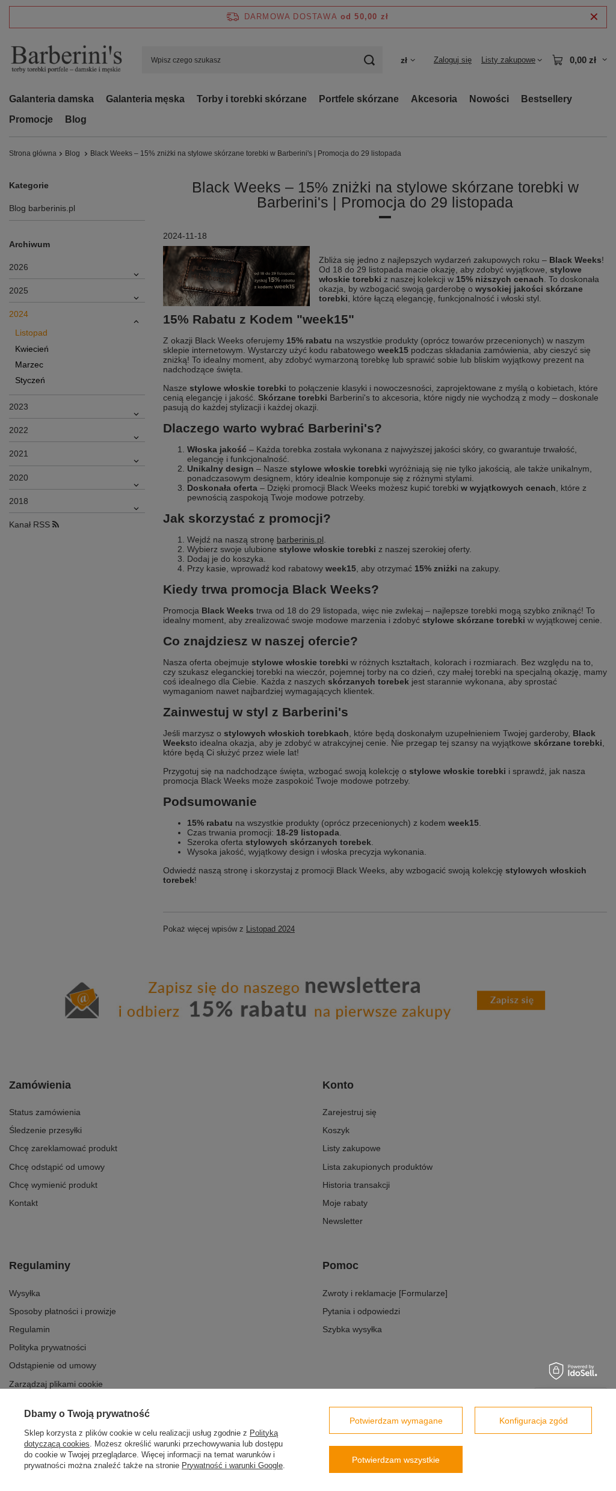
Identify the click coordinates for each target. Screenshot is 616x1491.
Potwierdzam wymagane (396, 1420)
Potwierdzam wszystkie (396, 1460)
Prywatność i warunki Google (232, 1465)
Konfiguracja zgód (533, 1420)
